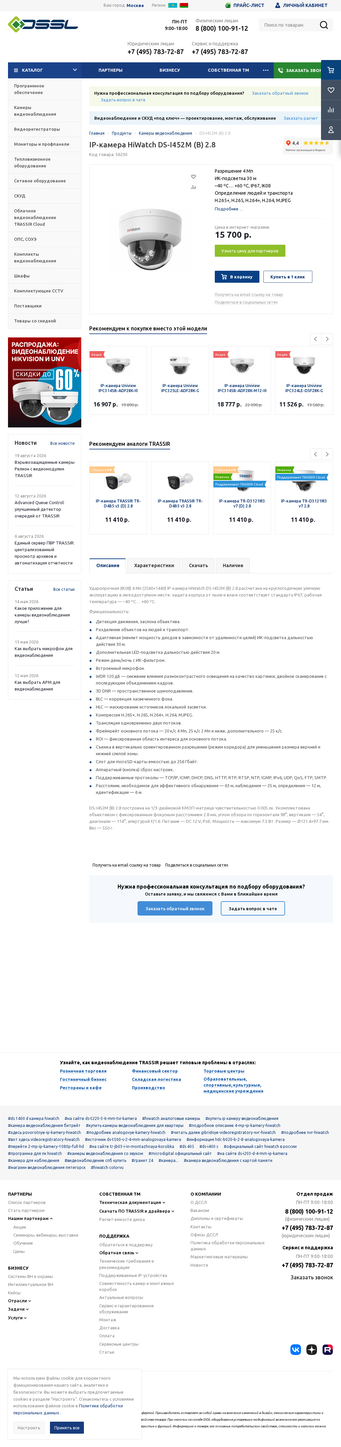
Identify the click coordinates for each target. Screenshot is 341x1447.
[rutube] (327, 1349)
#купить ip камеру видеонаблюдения (241, 1118)
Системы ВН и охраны (30, 1276)
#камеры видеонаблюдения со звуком (105, 1153)
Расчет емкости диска (122, 1219)
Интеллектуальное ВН (30, 1284)
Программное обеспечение (29, 89)
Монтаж (107, 1319)
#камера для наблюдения (33, 1160)
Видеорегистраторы (37, 129)
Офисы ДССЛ (204, 1234)
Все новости (62, 443)
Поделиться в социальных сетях (246, 302)
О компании (205, 1194)
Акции (19, 1227)
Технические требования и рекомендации (126, 1264)
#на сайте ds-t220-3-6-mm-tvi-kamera (101, 1118)
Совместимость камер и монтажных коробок (136, 1286)
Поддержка (114, 1236)
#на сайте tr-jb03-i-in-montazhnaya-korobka (131, 1146)
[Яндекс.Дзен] (311, 1349)
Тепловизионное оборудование (32, 162)
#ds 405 (186, 1146)
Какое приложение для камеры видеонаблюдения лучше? (42, 615)
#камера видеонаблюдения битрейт (44, 1125)
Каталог (32, 70)
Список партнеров (27, 1202)
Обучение (23, 1243)
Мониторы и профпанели (41, 144)
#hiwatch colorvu (107, 1167)
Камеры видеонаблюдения (35, 110)
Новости (199, 1265)
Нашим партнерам (28, 1218)
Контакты (200, 1226)
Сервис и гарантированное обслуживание (126, 1308)
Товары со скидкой (35, 320)
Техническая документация (130, 1202)
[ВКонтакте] (295, 1349)
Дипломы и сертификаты (216, 1218)
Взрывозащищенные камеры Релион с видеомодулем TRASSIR (45, 469)
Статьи (106, 1352)
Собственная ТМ (228, 70)
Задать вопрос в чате (123, 99)
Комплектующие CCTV (38, 290)
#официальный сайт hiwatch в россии (260, 1146)
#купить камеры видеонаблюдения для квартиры (134, 1125)
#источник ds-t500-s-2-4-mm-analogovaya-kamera (133, 1139)
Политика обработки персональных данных (227, 1245)
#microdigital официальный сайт (180, 1153)
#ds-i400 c (208, 1146)
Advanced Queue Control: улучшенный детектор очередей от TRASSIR (40, 509)
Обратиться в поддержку (126, 1244)
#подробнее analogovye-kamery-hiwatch (126, 1132)
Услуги (15, 1317)
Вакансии (199, 1210)
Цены (19, 1251)
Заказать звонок (307, 70)
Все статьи (64, 589)
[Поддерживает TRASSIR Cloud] (242, 472)
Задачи (16, 1309)
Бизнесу (170, 70)
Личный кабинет (305, 5)
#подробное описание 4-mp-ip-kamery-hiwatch (234, 1125)
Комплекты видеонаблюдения (35, 257)
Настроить (29, 1427)
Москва (135, 5)
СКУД (19, 195)
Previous (315, 338)
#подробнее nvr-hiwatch (305, 1132)
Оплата (107, 1335)
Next (327, 338)
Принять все (67, 1427)
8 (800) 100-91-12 (221, 28)
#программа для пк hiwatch (35, 1153)
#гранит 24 (142, 1160)
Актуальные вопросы (121, 1297)
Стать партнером (26, 1210)
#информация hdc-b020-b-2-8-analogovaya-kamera (235, 1139)
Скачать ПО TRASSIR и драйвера (134, 1211)
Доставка (109, 1327)
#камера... (168, 1160)
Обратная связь (116, 1252)
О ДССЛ (198, 1202)
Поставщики (28, 305)
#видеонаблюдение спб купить (95, 1160)
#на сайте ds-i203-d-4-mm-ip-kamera (252, 1153)
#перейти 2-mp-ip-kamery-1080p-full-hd (46, 1146)
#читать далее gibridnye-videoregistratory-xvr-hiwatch (223, 1132)
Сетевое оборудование (40, 180)
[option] (44, 382)
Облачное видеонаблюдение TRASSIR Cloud (35, 217)
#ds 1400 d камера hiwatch (33, 1118)
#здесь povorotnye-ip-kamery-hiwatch (44, 1132)
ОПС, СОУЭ (25, 239)
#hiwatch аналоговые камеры (171, 1118)
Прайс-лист (248, 5)
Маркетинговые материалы (219, 1256)
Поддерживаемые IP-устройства (133, 1275)
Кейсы (14, 1292)
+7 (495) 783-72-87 (156, 51)
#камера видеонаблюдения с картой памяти (228, 1160)
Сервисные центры (119, 1344)
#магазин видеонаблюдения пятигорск (47, 1167)
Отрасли (17, 1300)
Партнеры (111, 70)
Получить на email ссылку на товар (249, 294)
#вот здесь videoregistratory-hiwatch (44, 1139)
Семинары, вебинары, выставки (45, 1235)
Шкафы (22, 275)
